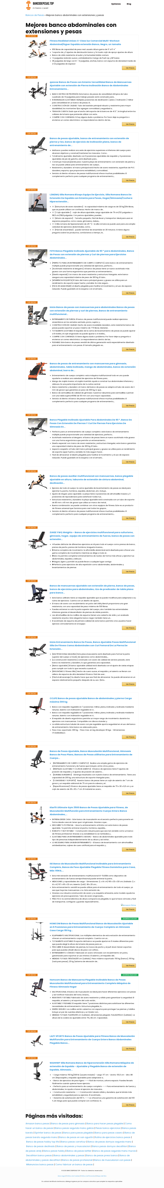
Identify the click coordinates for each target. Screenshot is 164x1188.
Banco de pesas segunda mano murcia (114, 1150)
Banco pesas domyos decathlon (109, 1146)
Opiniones (116, 4)
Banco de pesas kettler (79, 1150)
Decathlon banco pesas (39, 1155)
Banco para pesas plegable (78, 1132)
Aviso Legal (61, 1176)
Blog (129, 4)
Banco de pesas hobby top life (42, 1141)
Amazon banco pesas (37, 1123)
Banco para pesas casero (109, 1132)
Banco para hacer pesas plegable (105, 1123)
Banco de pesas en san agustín (76, 1137)
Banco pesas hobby (54, 1150)
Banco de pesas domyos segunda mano (109, 1141)
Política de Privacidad (88, 1176)
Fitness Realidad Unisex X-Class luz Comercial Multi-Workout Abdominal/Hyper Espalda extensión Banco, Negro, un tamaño (85, 42)
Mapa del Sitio (101, 1176)
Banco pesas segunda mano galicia (74, 1128)
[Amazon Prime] (128, 905)
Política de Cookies (73, 1176)
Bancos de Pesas (35, 15)
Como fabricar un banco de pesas (74, 1164)
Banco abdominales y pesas (69, 1155)
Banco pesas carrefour (73, 1141)
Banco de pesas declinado (40, 1146)
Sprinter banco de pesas (48, 1132)
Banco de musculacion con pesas (112, 1160)
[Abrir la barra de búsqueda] (135, 4)
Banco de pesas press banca (102, 1155)
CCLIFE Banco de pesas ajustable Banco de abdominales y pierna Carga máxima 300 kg (91, 700)
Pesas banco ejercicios (108, 1128)
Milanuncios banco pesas (40, 1164)
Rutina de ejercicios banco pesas (113, 1137)
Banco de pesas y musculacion (73, 1146)
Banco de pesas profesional (77, 1160)
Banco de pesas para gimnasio (68, 1123)
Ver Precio (130, 68)
